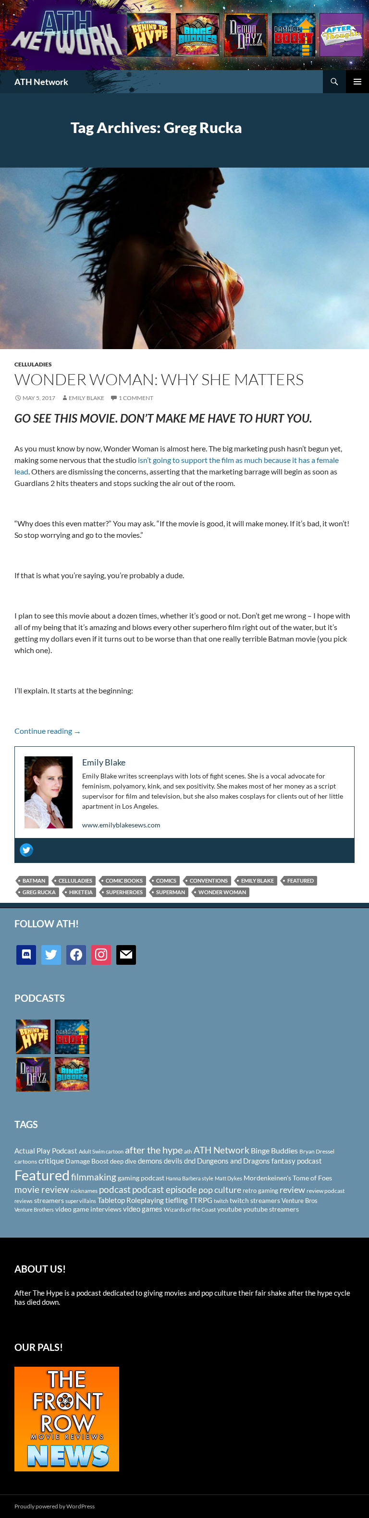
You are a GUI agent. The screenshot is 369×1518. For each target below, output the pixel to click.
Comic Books (124, 880)
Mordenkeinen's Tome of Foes (288, 1178)
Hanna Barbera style (189, 1178)
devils (173, 1160)
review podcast (325, 1190)
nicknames (84, 1190)
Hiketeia (81, 892)
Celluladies (33, 364)
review (292, 1189)
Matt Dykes (228, 1178)
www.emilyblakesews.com (121, 825)
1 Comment (136, 397)
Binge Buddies (274, 1150)
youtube (229, 1209)
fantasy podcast (296, 1160)
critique (51, 1160)
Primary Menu (357, 81)
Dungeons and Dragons (233, 1160)
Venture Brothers (34, 1209)
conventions (209, 880)
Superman (170, 892)
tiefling (176, 1200)
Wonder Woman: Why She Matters (159, 379)
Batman (34, 880)
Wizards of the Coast (190, 1209)
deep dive (123, 1161)
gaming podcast (141, 1178)
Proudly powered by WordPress (54, 1506)
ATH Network (41, 81)
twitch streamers (255, 1200)
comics (166, 880)
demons (150, 1160)
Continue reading (47, 730)
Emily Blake (86, 397)
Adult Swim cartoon (101, 1151)
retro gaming (260, 1190)
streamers (49, 1200)
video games (142, 1209)
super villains (80, 1201)
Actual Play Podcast (45, 1150)
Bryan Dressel (316, 1151)
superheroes (124, 892)
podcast (115, 1189)
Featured (300, 880)
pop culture (219, 1189)
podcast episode (164, 1189)
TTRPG (200, 1200)
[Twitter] (26, 850)
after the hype (154, 1149)
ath (188, 1151)
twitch (221, 1201)
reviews (23, 1201)
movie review (41, 1189)
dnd (190, 1160)
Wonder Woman (222, 892)
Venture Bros (300, 1200)
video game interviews (88, 1209)
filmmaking (93, 1176)
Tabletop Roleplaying (131, 1200)
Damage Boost (87, 1161)
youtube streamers (271, 1209)
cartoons (25, 1161)
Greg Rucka (39, 892)
